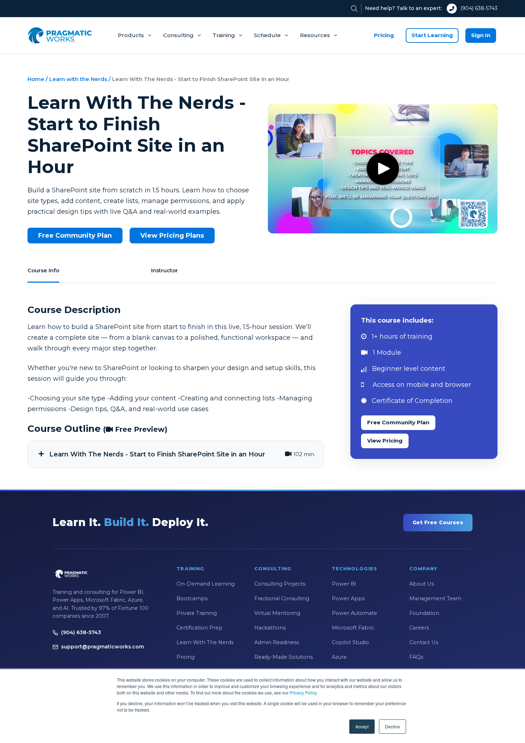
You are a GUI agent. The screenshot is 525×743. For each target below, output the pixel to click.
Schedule (267, 35)
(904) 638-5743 (479, 8)
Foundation (424, 613)
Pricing (384, 35)
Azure (339, 657)
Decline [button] (392, 726)
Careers (419, 628)
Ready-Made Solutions (283, 657)
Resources (315, 35)
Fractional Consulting (281, 598)
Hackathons (270, 628)
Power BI (344, 584)
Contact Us (423, 642)
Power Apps (348, 598)
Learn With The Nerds (205, 642)
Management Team (435, 598)
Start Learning (432, 35)
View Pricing (384, 440)
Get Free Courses (437, 522)
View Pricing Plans (172, 235)
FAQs (416, 657)
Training (223, 35)
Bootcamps (192, 598)
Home (36, 79)
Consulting (178, 35)
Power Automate (354, 613)
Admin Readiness (276, 642)
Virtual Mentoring (277, 613)
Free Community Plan (75, 235)
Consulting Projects (279, 584)
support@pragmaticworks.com (102, 646)
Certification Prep (199, 628)
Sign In (480, 35)
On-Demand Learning (205, 584)
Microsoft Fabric (353, 628)
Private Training (196, 613)
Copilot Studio (350, 642)
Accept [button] (362, 726)
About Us (421, 584)
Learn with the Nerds (78, 79)
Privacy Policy (303, 692)
